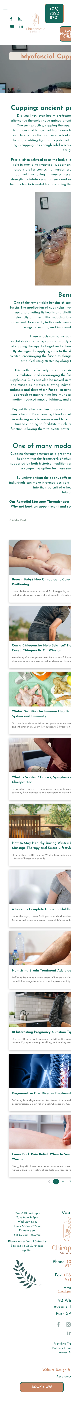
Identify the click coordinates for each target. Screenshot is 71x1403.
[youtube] (12, 26)
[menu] (5, 8)
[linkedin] (21, 26)
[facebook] (11, 19)
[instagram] (20, 19)
